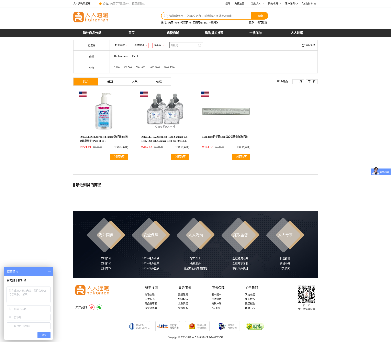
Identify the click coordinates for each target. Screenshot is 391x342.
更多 (251, 22)
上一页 (298, 81)
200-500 (128, 67)
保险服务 (183, 308)
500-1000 (140, 67)
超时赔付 (216, 299)
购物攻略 (273, 3)
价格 (159, 81)
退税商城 (173, 32)
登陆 (227, 3)
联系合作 (250, 299)
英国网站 (198, 22)
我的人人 (256, 3)
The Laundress (121, 56)
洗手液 (157, 45)
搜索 (260, 16)
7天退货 (216, 308)
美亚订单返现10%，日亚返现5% (127, 3)
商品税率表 (151, 303)
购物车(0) (310, 3)
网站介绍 (250, 294)
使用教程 (262, 22)
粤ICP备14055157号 (212, 337)
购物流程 (150, 294)
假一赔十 (216, 294)
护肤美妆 (120, 45)
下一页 (311, 81)
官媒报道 (250, 303)
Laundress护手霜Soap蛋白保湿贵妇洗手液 (225, 136)
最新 (110, 81)
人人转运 (297, 32)
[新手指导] (387, 231)
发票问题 (183, 303)
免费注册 (239, 3)
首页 (132, 32)
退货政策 (183, 294)
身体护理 (139, 45)
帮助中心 (250, 308)
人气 (134, 81)
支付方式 (150, 299)
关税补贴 (216, 303)
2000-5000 (169, 67)
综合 (86, 81)
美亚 (170, 22)
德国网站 (186, 22)
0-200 (117, 67)
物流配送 (183, 299)
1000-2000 (154, 67)
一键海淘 (255, 32)
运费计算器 (151, 308)
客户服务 (290, 3)
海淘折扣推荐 (214, 32)
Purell (135, 56)
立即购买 (119, 156)
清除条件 (310, 45)
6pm (177, 22)
